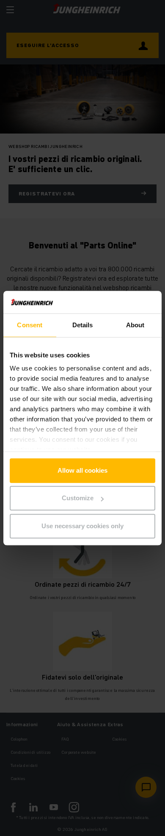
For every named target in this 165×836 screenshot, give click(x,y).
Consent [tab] (29, 325)
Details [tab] (82, 325)
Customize (78, 498)
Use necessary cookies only (82, 525)
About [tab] (135, 325)
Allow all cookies (82, 470)
